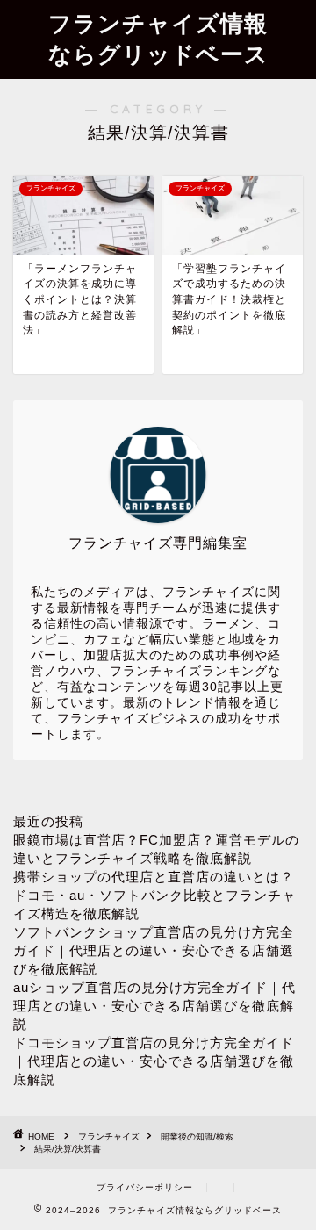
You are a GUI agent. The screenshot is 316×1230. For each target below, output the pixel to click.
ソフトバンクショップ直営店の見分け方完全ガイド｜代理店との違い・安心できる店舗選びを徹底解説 (153, 950)
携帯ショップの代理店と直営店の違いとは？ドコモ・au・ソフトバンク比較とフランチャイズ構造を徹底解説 (154, 895)
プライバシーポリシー (145, 1187)
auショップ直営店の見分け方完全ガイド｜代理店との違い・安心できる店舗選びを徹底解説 (154, 1006)
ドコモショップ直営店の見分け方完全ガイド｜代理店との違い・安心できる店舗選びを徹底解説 (153, 1061)
